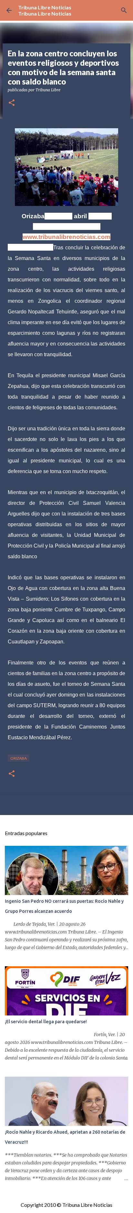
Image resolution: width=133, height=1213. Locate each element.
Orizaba (18, 758)
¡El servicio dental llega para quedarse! (46, 1021)
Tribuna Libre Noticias (44, 7)
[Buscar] (124, 10)
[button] (11, 103)
